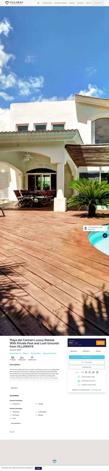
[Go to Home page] (14, 3)
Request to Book (86, 357)
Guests (97, 349)
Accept (38, 468)
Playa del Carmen (49, 353)
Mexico (25, 353)
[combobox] (99, 351)
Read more (14, 388)
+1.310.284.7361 (96, 390)
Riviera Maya (36, 353)
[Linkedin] (90, 372)
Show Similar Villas (86, 367)
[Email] (82, 372)
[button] (3, 171)
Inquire (100, 343)
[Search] (38, 3)
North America (15, 353)
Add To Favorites (88, 362)
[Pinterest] (97, 372)
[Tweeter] (93, 372)
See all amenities (15, 423)
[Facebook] (86, 372)
